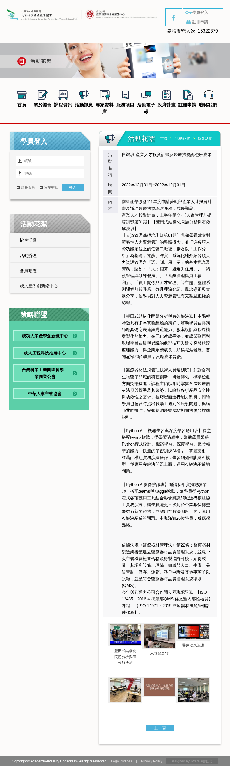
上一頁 (160, 728)
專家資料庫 (105, 108)
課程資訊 (63, 104)
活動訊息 (84, 104)
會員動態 (28, 270)
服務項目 (125, 104)
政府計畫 (167, 104)
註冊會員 (28, 188)
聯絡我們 (208, 104)
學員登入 (200, 12)
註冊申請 (200, 22)
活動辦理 (28, 255)
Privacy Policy (151, 761)
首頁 (21, 104)
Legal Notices (121, 761)
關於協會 (43, 104)
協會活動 (28, 240)
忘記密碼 (51, 188)
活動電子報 (146, 108)
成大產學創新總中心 (39, 285)
